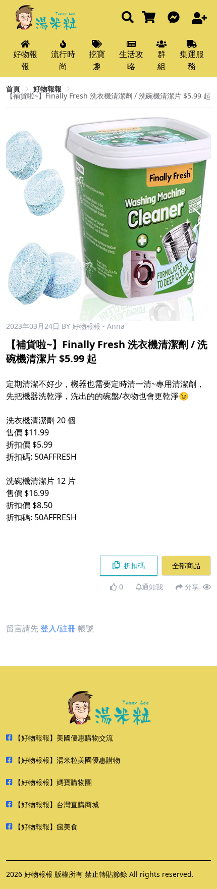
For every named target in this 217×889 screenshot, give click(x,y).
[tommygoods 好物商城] (150, 18)
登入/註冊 (58, 628)
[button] (199, 219)
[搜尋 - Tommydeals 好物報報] (128, 18)
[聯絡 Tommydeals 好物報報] (176, 18)
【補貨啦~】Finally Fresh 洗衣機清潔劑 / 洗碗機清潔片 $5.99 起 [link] (108, 96)
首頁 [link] (13, 88)
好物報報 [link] (47, 88)
